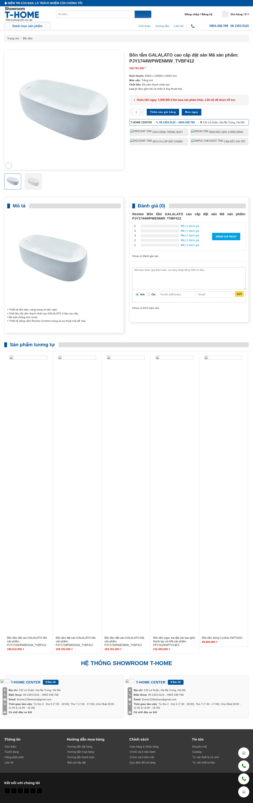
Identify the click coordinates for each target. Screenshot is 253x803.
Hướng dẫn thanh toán (80, 757)
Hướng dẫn (162, 25)
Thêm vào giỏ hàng (163, 111)
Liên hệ (9, 762)
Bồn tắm (28, 38)
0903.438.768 (218, 26)
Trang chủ (13, 38)
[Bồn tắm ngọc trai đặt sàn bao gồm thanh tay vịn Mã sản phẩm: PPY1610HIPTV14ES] (174, 495)
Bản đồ (51, 682)
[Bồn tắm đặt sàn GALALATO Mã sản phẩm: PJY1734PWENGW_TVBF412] (77, 495)
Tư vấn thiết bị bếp (203, 762)
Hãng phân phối (14, 757)
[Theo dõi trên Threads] (39, 791)
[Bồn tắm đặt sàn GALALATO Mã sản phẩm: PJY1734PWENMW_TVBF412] (125, 495)
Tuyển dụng (12, 751)
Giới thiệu (145, 25)
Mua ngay (191, 111)
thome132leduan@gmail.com (34, 699)
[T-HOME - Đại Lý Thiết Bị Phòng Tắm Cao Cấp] (22, 14)
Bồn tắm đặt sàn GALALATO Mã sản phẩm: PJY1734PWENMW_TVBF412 (124, 641)
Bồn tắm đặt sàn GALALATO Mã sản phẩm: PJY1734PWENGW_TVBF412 (75, 641)
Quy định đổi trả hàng (142, 762)
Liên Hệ (179, 25)
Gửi (239, 294)
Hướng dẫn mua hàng (80, 751)
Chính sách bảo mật (142, 757)
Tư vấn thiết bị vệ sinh (205, 757)
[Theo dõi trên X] (27, 791)
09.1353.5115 (239, 26)
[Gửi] (143, 14)
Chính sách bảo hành (142, 751)
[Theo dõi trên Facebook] (7, 791)
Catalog (197, 751)
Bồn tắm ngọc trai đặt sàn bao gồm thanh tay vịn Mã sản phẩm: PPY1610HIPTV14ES (174, 641)
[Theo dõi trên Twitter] (33, 791)
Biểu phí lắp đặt (76, 762)
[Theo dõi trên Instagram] (14, 791)
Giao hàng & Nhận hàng (144, 746)
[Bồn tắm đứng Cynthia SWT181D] (223, 495)
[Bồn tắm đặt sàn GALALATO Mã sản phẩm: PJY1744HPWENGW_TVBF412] (28, 495)
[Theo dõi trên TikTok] (20, 791)
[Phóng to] (9, 165)
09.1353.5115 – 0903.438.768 (177, 122)
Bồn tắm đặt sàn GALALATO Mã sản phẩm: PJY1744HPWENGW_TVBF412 (27, 641)
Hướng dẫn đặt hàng (79, 746)
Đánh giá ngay (226, 236)
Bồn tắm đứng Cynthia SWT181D (222, 637)
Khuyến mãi (199, 746)
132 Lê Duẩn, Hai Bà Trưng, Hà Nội (223, 122)
